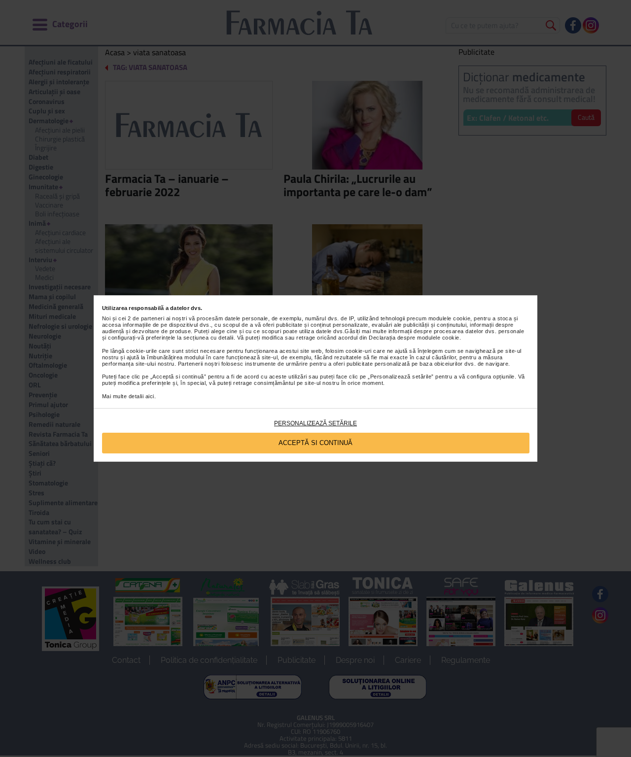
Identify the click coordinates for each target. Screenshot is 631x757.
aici (149, 396)
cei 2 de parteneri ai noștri (152, 318)
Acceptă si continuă (315, 443)
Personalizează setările (315, 423)
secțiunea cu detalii (208, 338)
